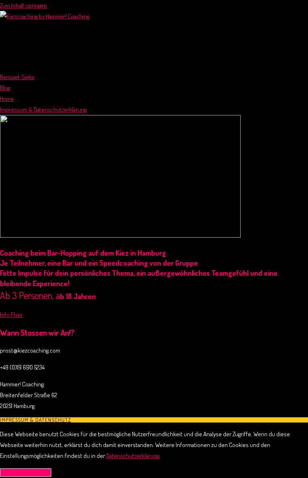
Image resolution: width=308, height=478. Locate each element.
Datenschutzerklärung (132, 456)
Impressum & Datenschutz (35, 419)
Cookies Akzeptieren (25, 472)
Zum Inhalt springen (23, 5)
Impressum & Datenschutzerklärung (43, 109)
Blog (5, 88)
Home (7, 99)
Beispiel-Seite (17, 77)
